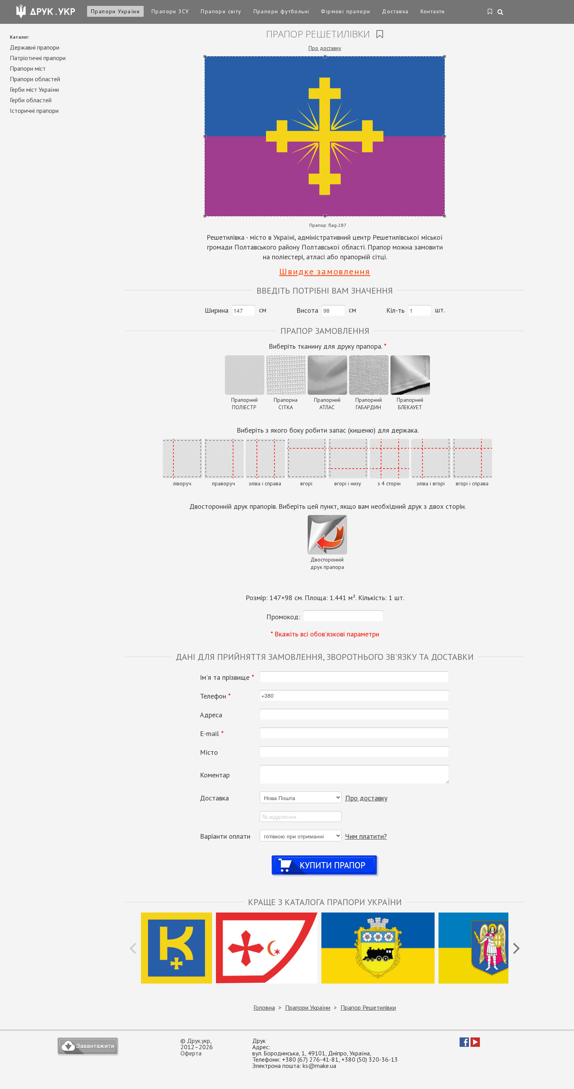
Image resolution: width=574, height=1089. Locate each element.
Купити (324, 857)
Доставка (395, 11)
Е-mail (212, 734)
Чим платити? (366, 836)
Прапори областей (35, 79)
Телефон (215, 696)
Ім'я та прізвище (227, 677)
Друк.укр (198, 1040)
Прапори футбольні (281, 11)
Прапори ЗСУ (170, 11)
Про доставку (324, 48)
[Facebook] (464, 1044)
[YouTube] (475, 1044)
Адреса (211, 715)
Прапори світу (221, 11)
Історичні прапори (34, 110)
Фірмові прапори (345, 11)
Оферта (190, 1053)
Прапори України (115, 11)
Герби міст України (34, 89)
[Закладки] (490, 12)
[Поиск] (500, 12)
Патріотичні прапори (38, 58)
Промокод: (283, 616)
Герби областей (31, 100)
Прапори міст (28, 68)
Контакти (433, 11)
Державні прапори (34, 47)
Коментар (215, 775)
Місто (209, 752)
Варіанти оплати (225, 836)
